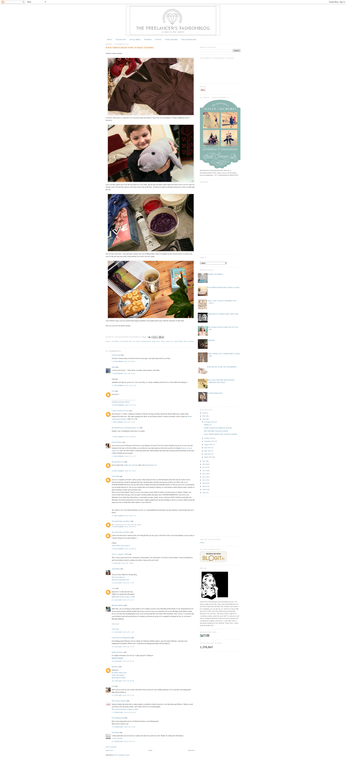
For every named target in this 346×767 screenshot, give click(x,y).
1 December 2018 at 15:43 (123, 422)
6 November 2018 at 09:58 (123, 361)
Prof (113, 391)
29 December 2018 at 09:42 (124, 527)
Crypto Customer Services (120, 411)
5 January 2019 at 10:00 (122, 563)
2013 (204, 474)
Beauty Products (117, 658)
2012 (204, 477)
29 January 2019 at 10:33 (123, 661)
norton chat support (118, 675)
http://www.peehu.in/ (118, 577)
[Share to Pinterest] (163, 337)
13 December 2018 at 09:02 (124, 437)
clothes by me (125, 341)
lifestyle (169, 341)
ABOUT (109, 39)
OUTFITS (158, 39)
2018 (204, 419)
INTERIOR (147, 39)
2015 (204, 467)
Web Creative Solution (119, 701)
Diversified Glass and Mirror (121, 521)
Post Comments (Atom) (122, 755)
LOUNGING (211, 340)
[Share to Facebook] (160, 337)
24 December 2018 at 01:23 (124, 516)
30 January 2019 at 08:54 (123, 681)
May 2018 (207, 451)
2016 (204, 464)
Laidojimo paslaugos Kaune (120, 402)
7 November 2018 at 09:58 (123, 373)
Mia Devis (115, 667)
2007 (204, 493)
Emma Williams (117, 442)
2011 (204, 480)
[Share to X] (157, 337)
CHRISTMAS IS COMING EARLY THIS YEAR (222, 314)
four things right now (145, 341)
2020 (204, 413)
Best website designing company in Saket (125, 709)
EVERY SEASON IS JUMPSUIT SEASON (218, 428)
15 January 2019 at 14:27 (123, 600)
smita (113, 588)
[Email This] (152, 337)
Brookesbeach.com (118, 462)
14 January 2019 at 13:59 (123, 583)
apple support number (119, 678)
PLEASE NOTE (121, 39)
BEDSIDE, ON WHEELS (215, 274)
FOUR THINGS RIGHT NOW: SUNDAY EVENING (130, 47)
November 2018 (209, 422)
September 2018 (209, 441)
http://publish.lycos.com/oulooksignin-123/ (125, 428)
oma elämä (178, 341)
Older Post (191, 750)
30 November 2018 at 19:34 (124, 405)
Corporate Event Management (121, 638)
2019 (204, 416)
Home (150, 750)
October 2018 (208, 438)
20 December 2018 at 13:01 (124, 471)
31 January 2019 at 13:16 (123, 695)
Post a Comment (111, 747)
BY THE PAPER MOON (214, 393)
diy (133, 341)
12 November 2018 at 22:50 (124, 385)
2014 (204, 471)
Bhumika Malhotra (118, 605)
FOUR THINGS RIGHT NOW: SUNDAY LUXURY (223, 287)
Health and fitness (117, 652)
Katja (113, 367)
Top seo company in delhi (120, 554)
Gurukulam (115, 732)
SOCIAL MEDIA (135, 39)
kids (162, 341)
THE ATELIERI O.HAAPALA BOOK (216, 431)
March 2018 (208, 457)
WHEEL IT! (208, 425)
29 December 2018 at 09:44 (124, 549)
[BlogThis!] (155, 337)
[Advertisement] (220, 516)
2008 (204, 489)
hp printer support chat (119, 673)
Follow (202, 542)
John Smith (115, 476)
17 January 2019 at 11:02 (123, 632)
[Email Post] (149, 337)
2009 (204, 486)
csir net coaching (117, 738)
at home (115, 341)
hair (158, 341)
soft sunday (189, 341)
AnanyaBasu (116, 569)
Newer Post (109, 750)
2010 (204, 483)
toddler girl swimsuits (131, 465)
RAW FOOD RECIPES (188, 39)
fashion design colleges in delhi (125, 597)
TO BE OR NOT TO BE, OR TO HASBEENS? (222, 367)
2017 (204, 461)
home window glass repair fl (121, 545)
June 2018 (207, 448)
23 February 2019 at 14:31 (124, 741)
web (113, 686)
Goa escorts (115, 624)
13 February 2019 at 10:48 (124, 712)
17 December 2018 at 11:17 (124, 456)
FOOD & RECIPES (171, 39)
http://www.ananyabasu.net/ (120, 580)
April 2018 (208, 454)
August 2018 (208, 444)
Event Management (118, 718)
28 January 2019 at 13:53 (123, 647)
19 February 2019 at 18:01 (124, 727)
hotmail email (116, 355)
